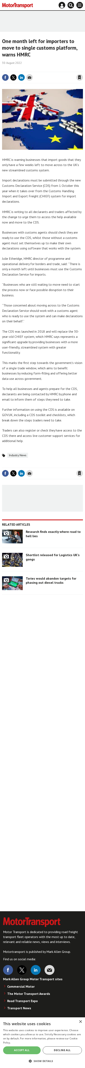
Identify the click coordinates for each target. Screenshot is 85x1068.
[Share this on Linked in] (21, 77)
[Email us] (49, 970)
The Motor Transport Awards (28, 994)
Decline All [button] (62, 1050)
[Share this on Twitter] (13, 77)
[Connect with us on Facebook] (8, 970)
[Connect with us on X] (22, 970)
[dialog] (42, 1042)
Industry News (17, 455)
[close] (82, 69)
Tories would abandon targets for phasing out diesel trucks (51, 580)
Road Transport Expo (22, 1001)
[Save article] (79, 77)
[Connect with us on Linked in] (36, 970)
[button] (42, 1061)
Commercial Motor (21, 986)
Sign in (30, 69)
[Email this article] (29, 77)
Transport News (19, 1008)
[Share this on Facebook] (5, 77)
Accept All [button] (22, 1050)
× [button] (80, 1021)
